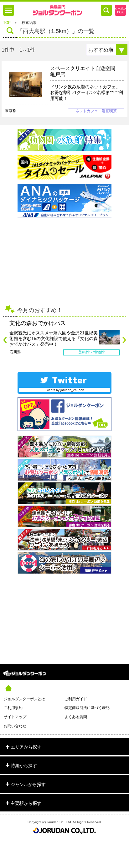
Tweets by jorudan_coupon (64, 390)
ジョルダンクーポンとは (24, 699)
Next (124, 340)
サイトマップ (15, 717)
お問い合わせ (15, 726)
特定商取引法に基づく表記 (87, 708)
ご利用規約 (13, 708)
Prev (5, 340)
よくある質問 (75, 717)
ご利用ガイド (75, 699)
